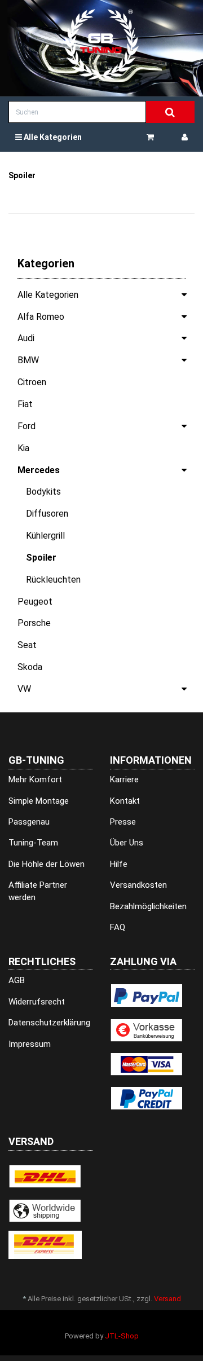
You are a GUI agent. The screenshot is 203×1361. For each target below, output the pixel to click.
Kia (23, 448)
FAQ (117, 927)
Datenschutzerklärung (49, 1023)
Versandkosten (138, 885)
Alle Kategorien (52, 137)
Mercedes (38, 470)
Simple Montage (38, 801)
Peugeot (34, 601)
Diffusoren (47, 513)
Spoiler (41, 557)
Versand (167, 1298)
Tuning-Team (33, 843)
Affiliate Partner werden (37, 891)
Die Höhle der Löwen (46, 864)
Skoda (29, 667)
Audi (25, 338)
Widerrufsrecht (36, 1002)
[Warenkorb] (154, 137)
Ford (26, 426)
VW (24, 689)
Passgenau (29, 822)
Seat (27, 645)
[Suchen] (170, 112)
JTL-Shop (122, 1336)
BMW (28, 360)
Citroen (31, 382)
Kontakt (125, 801)
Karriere (124, 779)
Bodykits (43, 491)
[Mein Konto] (184, 137)
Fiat (25, 404)
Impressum (29, 1044)
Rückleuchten (53, 579)
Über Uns (126, 843)
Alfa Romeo (40, 316)
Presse (123, 822)
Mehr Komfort (35, 779)
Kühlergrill (45, 535)
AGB (16, 980)
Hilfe (118, 864)
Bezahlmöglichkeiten (148, 906)
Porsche (34, 623)
